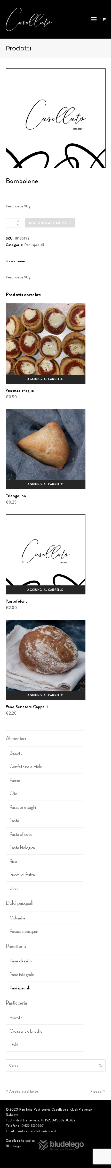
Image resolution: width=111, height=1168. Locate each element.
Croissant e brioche (26, 1031)
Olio (13, 793)
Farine (15, 780)
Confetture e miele (26, 766)
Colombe (18, 917)
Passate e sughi (23, 807)
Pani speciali (34, 245)
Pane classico (21, 960)
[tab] (15, 261)
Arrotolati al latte (23, 1091)
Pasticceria (16, 1003)
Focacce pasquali (24, 931)
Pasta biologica (22, 847)
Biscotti (16, 753)
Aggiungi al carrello (50, 222)
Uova (14, 888)
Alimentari (16, 738)
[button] (94, 19)
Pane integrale (22, 974)
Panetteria (16, 946)
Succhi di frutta (22, 874)
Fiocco (96, 1091)
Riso (13, 861)
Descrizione (15, 261)
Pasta (14, 820)
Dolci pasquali (19, 903)
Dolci (14, 1044)
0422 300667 (32, 1125)
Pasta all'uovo (21, 834)
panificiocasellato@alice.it (36, 1131)
